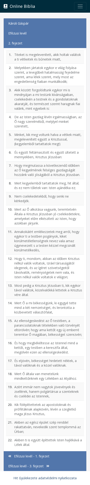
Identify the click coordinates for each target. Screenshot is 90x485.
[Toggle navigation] (80, 6)
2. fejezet (15, 43)
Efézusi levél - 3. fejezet (27, 466)
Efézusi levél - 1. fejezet (30, 456)
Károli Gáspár (18, 23)
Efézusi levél (17, 33)
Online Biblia (21, 6)
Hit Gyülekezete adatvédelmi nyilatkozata (45, 478)
